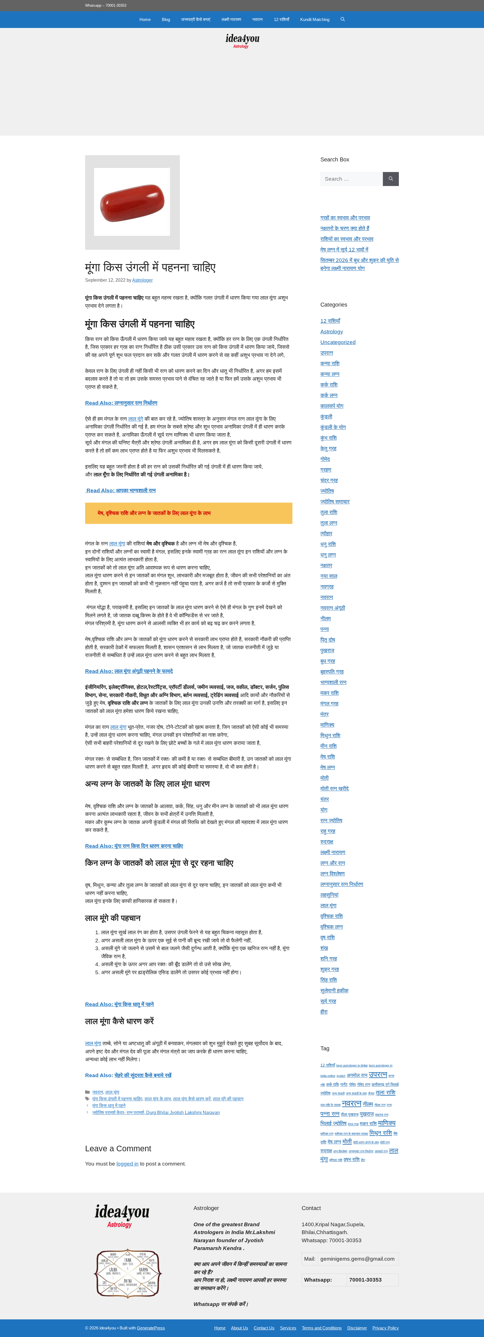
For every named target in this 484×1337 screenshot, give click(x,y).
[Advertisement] (242, 96)
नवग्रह (327, 587)
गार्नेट (344, 1084)
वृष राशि (327, 937)
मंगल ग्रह (329, 704)
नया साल (328, 576)
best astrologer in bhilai (351, 1065)
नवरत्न (257, 19)
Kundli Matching (314, 19)
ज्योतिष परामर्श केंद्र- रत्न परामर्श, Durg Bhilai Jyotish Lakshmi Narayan (156, 1112)
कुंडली (326, 417)
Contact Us (264, 1328)
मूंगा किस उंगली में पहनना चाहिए (117, 1098)
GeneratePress (151, 1328)
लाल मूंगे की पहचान (228, 1098)
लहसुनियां (329, 895)
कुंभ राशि (328, 438)
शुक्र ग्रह (329, 969)
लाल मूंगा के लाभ (158, 1098)
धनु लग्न (328, 555)
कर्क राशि (329, 385)
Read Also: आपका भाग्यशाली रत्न (120, 490)
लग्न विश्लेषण (332, 874)
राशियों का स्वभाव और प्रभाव (346, 239)
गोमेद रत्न (363, 1084)
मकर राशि (329, 693)
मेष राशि (327, 757)
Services (288, 1328)
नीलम (325, 619)
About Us (239, 1328)
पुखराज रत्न (381, 1114)
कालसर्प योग (331, 406)
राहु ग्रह (327, 831)
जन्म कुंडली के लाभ (356, 1093)
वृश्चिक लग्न (331, 927)
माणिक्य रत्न (326, 1133)
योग (323, 810)
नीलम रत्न (379, 1105)
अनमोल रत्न (357, 1075)
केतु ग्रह (328, 448)
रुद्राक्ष (326, 842)
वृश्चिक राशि (331, 916)
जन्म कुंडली (338, 1093)
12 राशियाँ (281, 19)
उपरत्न (326, 353)
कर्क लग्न (329, 395)
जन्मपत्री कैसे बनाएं (195, 19)
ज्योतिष (327, 491)
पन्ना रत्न (329, 1113)
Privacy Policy (386, 1328)
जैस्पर (371, 1093)
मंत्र (324, 714)
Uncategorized (338, 342)
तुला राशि (328, 512)
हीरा (323, 1012)
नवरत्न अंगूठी (332, 608)
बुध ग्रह (327, 661)
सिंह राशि (328, 980)
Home (145, 19)
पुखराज (327, 650)
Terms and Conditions (322, 1328)
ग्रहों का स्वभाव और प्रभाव (345, 218)
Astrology (331, 332)
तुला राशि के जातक (330, 1105)
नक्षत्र (326, 565)
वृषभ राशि (352, 1159)
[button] (342, 19)
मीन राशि (328, 746)
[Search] (391, 179)
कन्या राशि (329, 363)
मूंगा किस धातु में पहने (108, 1105)
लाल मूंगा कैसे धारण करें (192, 1098)
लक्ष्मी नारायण (231, 19)
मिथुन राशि (330, 735)
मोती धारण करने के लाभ (366, 1142)
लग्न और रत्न (332, 863)
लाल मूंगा (117, 544)
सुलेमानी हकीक (334, 991)
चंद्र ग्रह (329, 480)
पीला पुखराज (350, 1114)
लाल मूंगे (135, 419)
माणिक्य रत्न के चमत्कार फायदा (351, 1133)
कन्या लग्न (329, 374)
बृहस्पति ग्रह (332, 672)
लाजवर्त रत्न (381, 1151)
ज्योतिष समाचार (335, 502)
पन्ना (324, 629)
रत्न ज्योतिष (331, 820)
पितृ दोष (327, 640)
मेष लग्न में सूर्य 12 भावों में (344, 250)
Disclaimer (357, 1328)
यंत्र (324, 799)
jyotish (341, 1075)
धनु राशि (328, 544)
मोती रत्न (385, 1142)
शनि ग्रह (328, 959)
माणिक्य (327, 725)
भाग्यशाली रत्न (333, 682)
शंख (324, 948)
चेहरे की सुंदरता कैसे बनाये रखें (143, 1075)
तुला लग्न (328, 523)
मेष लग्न (327, 767)
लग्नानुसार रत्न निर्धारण (341, 884)
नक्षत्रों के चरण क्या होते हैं (344, 228)
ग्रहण (325, 470)
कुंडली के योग (333, 427)
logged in (128, 1164)
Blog (166, 19)
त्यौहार (326, 533)
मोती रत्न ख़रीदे (334, 789)
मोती (324, 778)
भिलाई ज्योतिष (333, 1123)
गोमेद (325, 459)
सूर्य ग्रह (328, 1001)
